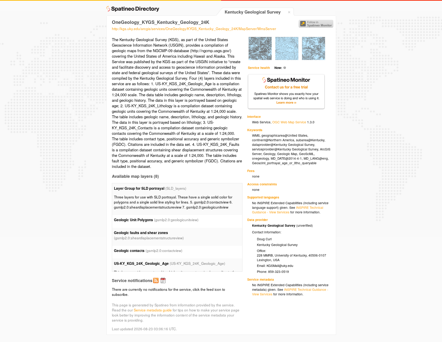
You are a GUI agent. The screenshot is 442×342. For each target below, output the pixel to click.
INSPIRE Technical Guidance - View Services (287, 209)
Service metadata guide (153, 309)
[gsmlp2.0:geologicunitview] (260, 59)
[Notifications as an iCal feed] (163, 284)
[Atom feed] (156, 284)
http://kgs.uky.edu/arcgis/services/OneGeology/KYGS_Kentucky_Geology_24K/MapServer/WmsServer (194, 28)
